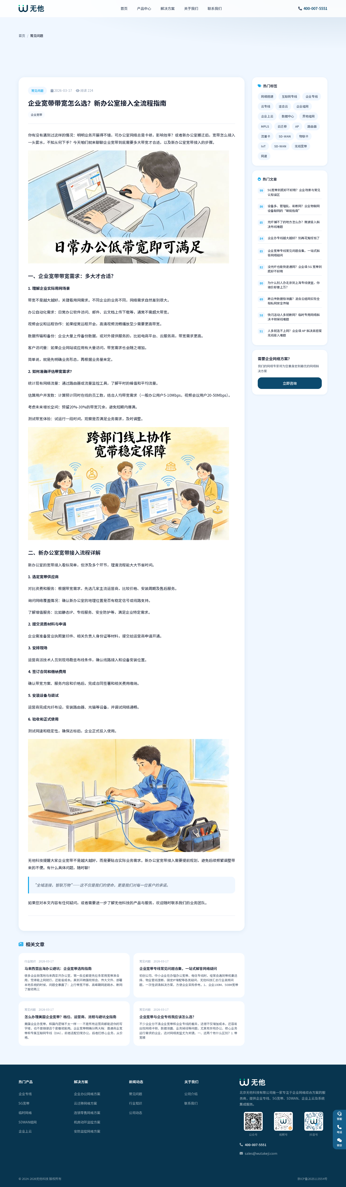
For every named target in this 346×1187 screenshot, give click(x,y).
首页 (124, 8)
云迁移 (282, 126)
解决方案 (168, 8)
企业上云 (267, 116)
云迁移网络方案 (85, 1103)
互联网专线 (289, 96)
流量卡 (265, 136)
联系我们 (215, 8)
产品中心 (144, 8)
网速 (264, 156)
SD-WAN (285, 136)
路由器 (312, 126)
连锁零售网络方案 (87, 1112)
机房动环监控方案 (87, 1122)
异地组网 (308, 116)
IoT (263, 146)
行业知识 (135, 1103)
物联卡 (303, 136)
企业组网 (302, 106)
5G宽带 (24, 1103)
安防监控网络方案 (87, 1131)
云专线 (265, 106)
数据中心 (288, 116)
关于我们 (191, 8)
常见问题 (135, 1093)
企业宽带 (36, 115)
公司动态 (135, 1112)
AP (297, 126)
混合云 (283, 106)
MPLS (265, 126)
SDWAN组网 (28, 1122)
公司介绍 (190, 1093)
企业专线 (312, 96)
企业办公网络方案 (87, 1093)
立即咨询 (290, 383)
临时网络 (25, 1112)
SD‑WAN (280, 146)
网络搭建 (267, 96)
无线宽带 (301, 146)
